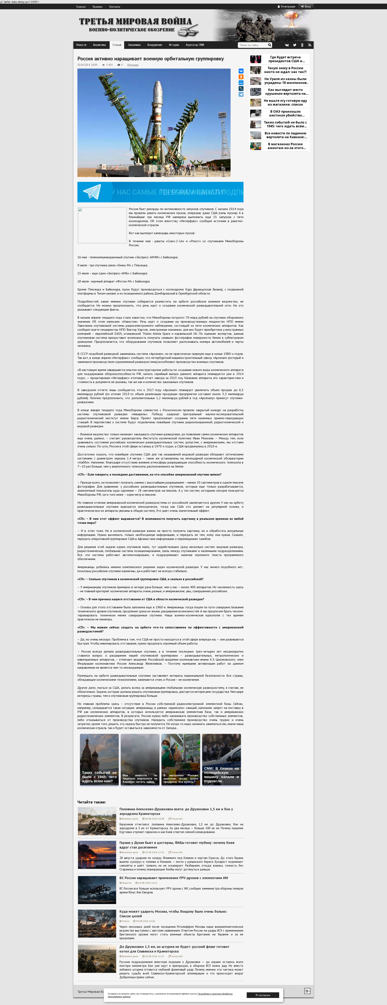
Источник (132, 65)
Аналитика (99, 45)
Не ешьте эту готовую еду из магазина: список (285, 103)
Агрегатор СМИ (195, 45)
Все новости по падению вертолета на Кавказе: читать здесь (285, 135)
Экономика (134, 45)
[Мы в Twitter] (294, 45)
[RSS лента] (310, 45)
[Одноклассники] (241, 76)
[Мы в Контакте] (287, 45)
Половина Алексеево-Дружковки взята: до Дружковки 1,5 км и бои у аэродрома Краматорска (176, 811)
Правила (97, 6)
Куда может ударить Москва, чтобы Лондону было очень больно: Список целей (173, 913)
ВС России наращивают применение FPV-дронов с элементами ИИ (174, 877)
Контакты (114, 6)
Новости (81, 45)
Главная (81, 6)
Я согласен (263, 995)
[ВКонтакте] (241, 71)
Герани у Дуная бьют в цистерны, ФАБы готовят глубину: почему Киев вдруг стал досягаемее (177, 845)
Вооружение (155, 45)
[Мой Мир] (241, 82)
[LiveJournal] (241, 88)
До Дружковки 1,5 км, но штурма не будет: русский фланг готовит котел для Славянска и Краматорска (174, 949)
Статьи (117, 45)
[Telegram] (241, 94)
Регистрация (288, 6)
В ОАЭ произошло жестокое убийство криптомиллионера (285, 113)
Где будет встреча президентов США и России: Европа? (285, 59)
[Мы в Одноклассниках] (302, 45)
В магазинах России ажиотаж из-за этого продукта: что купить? (285, 146)
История (174, 45)
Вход (308, 6)
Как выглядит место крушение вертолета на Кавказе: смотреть (285, 92)
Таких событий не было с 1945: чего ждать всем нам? (285, 124)
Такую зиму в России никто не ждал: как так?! (285, 70)
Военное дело (130, 818)
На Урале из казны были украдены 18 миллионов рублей (285, 81)
